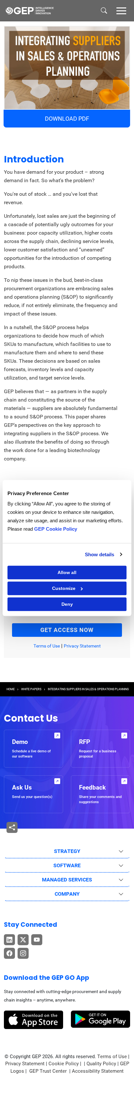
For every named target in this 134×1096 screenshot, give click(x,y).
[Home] (29, 11)
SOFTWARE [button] (67, 865)
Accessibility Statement (98, 1071)
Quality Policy (101, 1064)
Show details (99, 554)
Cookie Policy (63, 1064)
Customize (63, 588)
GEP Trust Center (48, 1071)
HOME (11, 689)
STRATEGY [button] (67, 851)
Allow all (67, 572)
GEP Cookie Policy (55, 529)
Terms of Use (47, 645)
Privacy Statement (82, 645)
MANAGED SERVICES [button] (67, 880)
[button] (121, 10)
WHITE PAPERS (31, 689)
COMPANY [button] (67, 894)
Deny (67, 604)
